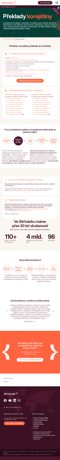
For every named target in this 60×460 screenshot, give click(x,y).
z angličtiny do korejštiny (41, 98)
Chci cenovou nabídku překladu (30, 360)
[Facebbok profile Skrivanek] (5, 400)
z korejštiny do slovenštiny (15, 108)
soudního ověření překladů (23, 210)
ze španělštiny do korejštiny (42, 104)
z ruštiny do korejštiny (40, 114)
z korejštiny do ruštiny (14, 114)
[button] (6, 140)
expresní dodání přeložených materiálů (21, 190)
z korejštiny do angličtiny (15, 98)
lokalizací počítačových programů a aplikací (37, 70)
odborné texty (14, 58)
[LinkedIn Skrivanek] (14, 400)
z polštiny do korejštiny (40, 110)
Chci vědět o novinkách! (14, 423)
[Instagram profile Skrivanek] (19, 400)
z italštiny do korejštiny (40, 106)
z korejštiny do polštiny (14, 110)
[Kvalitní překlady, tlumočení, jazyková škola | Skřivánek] (9, 3)
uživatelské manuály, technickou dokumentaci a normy (21, 74)
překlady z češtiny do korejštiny (41, 94)
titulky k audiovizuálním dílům (14, 72)
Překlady (10, 39)
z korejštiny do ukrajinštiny (15, 112)
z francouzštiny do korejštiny (42, 102)
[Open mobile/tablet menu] (56, 2)
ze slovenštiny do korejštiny (42, 108)
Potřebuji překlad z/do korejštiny (30, 81)
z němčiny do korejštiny (40, 100)
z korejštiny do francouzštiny (16, 102)
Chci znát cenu (45, 3)
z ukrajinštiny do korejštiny (41, 112)
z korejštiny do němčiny (14, 100)
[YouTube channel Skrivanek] (10, 400)
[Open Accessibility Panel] (58, 8)
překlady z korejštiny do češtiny (15, 94)
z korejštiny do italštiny (14, 106)
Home (4, 39)
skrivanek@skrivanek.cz (8, 7)
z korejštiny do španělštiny (15, 104)
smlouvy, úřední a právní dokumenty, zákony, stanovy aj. (22, 60)
